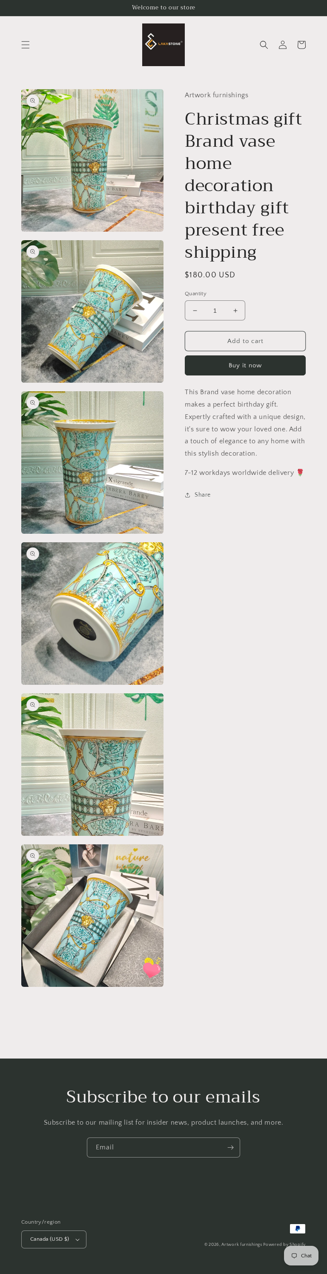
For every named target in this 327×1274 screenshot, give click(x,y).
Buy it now (245, 365)
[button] (25, 44)
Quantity (196, 294)
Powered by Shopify (284, 1244)
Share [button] (203, 495)
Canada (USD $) (49, 1239)
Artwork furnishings (242, 1244)
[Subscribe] (230, 1147)
